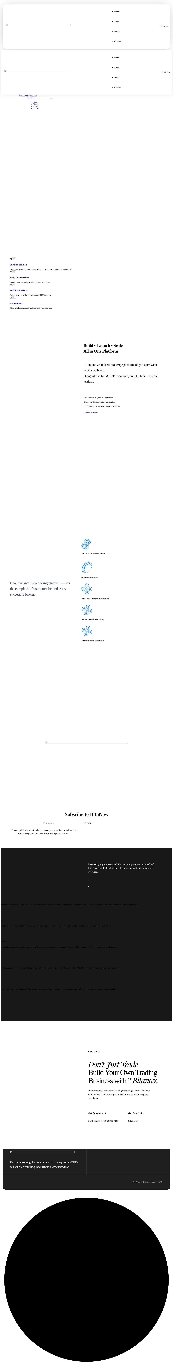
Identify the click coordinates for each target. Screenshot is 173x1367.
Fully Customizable (19, 277)
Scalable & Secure (18, 290)
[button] (15, 310)
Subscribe (88, 823)
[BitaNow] (23, 96)
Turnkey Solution (18, 264)
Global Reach (16, 303)
